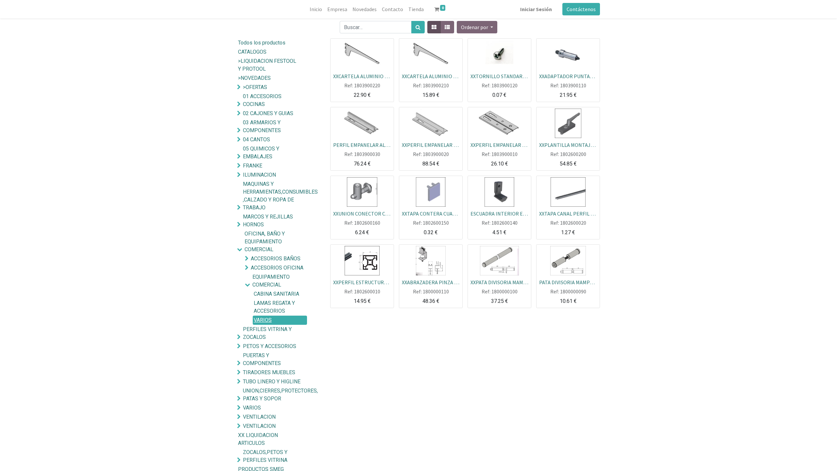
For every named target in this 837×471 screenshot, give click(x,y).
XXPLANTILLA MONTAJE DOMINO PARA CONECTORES (568, 144)
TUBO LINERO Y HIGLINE (271, 381)
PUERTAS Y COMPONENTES (262, 359)
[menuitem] (316, 9)
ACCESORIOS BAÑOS (275, 258)
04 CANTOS (256, 139)
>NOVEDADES (254, 78)
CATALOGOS (252, 52)
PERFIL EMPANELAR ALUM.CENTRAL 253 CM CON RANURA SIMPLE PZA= (362, 144)
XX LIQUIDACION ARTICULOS (258, 439)
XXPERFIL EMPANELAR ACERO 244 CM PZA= (499, 144)
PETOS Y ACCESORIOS (269, 346)
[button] (477, 27)
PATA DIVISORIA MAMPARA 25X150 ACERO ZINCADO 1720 (568, 282)
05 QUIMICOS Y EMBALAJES (261, 153)
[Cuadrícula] (434, 27)
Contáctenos (581, 9)
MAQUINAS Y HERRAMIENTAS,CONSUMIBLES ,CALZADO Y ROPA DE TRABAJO (276, 196)
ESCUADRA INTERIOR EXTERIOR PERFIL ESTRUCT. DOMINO (499, 213)
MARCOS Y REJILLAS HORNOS (268, 221)
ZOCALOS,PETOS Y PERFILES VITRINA (265, 456)
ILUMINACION (259, 175)
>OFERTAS (255, 87)
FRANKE (252, 166)
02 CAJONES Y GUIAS (268, 113)
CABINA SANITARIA (276, 294)
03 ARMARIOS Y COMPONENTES (262, 126)
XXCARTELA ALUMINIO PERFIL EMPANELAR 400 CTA (362, 75)
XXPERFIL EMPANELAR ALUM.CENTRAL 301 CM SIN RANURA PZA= (431, 144)
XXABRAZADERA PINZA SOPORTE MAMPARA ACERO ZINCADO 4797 (431, 282)
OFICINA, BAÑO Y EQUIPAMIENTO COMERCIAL (265, 242)
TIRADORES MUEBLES (269, 372)
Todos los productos (261, 43)
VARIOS (263, 320)
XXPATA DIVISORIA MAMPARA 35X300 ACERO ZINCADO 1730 (499, 282)
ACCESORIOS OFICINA (277, 268)
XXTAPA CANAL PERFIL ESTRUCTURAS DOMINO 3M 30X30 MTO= (568, 213)
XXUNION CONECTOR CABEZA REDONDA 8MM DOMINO (362, 213)
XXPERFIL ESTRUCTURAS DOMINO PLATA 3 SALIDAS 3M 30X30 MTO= (362, 282)
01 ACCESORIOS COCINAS (262, 100)
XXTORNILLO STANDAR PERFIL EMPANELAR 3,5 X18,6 (499, 75)
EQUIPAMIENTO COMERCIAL (271, 281)
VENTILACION (259, 417)
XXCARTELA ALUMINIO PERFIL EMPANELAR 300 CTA (431, 75)
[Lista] (447, 27)
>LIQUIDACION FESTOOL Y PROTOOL (267, 65)
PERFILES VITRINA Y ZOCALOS (267, 333)
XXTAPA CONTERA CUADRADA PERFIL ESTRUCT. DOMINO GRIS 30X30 (431, 213)
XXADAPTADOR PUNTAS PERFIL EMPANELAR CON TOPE (568, 75)
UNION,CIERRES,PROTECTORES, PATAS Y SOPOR (276, 395)
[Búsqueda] (418, 27)
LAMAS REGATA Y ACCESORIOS (274, 307)
